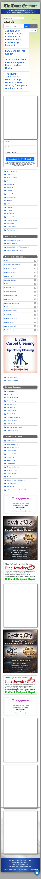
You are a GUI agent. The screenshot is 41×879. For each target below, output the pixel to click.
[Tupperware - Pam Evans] (20, 504)
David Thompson (12, 420)
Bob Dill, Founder (12, 377)
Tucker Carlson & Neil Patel (15, 480)
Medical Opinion (12, 470)
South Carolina (11, 268)
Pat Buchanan (11, 460)
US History (10, 330)
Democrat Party (12, 318)
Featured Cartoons (12, 220)
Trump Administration (13, 264)
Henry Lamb (10, 457)
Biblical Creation (12, 311)
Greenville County (12, 295)
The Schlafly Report (13, 447)
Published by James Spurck (15, 250)
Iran (8, 284)
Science (9, 210)
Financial (10, 204)
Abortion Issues (11, 230)
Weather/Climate (12, 217)
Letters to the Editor (13, 380)
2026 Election (11, 280)
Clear (34, 26)
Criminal (9, 191)
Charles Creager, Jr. (13, 401)
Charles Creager (12, 291)
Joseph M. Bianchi (12, 397)
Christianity (10, 322)
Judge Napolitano (12, 467)
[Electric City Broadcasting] (20, 538)
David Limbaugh (12, 473)
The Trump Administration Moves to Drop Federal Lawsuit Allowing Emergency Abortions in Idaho (16, 81)
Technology (10, 213)
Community (10, 184)
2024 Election (11, 171)
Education (10, 187)
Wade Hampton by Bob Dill (15, 240)
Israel (9, 314)
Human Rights (11, 227)
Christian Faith (11, 326)
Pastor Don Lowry (12, 430)
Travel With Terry (12, 244)
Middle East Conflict (13, 303)
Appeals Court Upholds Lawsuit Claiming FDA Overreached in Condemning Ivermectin (14, 38)
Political (9, 174)
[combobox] (13, 18)
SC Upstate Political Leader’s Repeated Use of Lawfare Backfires (15, 63)
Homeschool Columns (13, 417)
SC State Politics (12, 177)
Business (10, 200)
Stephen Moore (11, 483)
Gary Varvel (10, 276)
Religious (10, 181)
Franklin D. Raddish (13, 414)
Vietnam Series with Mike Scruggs (17, 247)
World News (10, 223)
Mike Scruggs (11, 272)
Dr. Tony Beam (11, 411)
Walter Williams (11, 441)
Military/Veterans (12, 197)
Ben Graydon (11, 404)
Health (9, 207)
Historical (10, 194)
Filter (27, 26)
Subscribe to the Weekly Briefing (20, 159)
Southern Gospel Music (14, 427)
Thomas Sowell (11, 444)
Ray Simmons (11, 407)
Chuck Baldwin (11, 450)
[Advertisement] (20, 117)
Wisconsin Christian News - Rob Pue (18, 490)
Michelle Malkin (11, 454)
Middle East (10, 288)
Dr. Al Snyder (11, 424)
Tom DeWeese (11, 477)
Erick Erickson (11, 464)
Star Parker (10, 486)
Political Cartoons (12, 261)
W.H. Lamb (10, 299)
